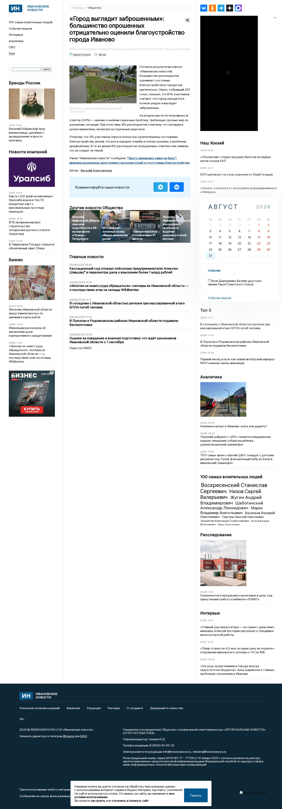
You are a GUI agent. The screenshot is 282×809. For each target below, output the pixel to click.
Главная (78, 7)
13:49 (19, 240)
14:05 (19, 192)
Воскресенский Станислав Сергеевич (233, 488)
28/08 (12, 218)
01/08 (203, 620)
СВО (12, 47)
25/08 (203, 422)
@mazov (68, 736)
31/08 (12, 125)
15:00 (20, 324)
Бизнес (16, 259)
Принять (196, 795)
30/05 (203, 659)
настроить (98, 800)
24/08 (203, 433)
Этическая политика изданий (39, 708)
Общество (94, 7)
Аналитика (16, 41)
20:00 (211, 422)
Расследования (216, 534)
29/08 (12, 306)
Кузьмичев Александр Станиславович (225, 520)
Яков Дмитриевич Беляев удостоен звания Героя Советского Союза (234, 282)
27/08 (12, 240)
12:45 (20, 218)
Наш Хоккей (212, 143)
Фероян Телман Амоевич (229, 524)
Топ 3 (205, 310)
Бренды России (24, 82)
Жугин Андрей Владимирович (231, 500)
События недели (20, 28)
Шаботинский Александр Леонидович (231, 505)
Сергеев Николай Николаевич (243, 517)
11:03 (211, 335)
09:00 (211, 659)
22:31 (210, 150)
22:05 (20, 306)
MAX (83, 736)
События (214, 270)
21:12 (210, 641)
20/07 (203, 641)
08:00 (211, 433)
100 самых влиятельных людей (30, 22)
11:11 (210, 317)
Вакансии (73, 708)
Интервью (16, 34)
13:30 (19, 125)
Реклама (114, 708)
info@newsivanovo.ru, (177, 752)
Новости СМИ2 (80, 348)
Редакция (94, 708)
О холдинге (135, 708)
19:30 (211, 451)
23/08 (203, 451)
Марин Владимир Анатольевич (231, 510)
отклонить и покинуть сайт (130, 800)
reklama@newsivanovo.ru (209, 752)
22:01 (210, 167)
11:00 (19, 342)
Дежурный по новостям (166, 708)
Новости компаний (28, 151)
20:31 (210, 181)
